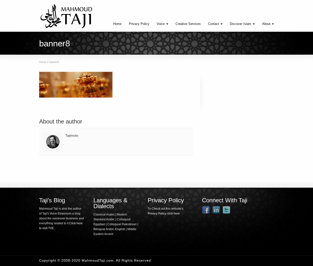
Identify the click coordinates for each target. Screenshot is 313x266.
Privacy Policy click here (164, 213)
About (266, 24)
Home (117, 24)
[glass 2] (75, 85)
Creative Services (188, 24)
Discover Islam (240, 24)
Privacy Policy (139, 24)
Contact (213, 24)
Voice (161, 24)
